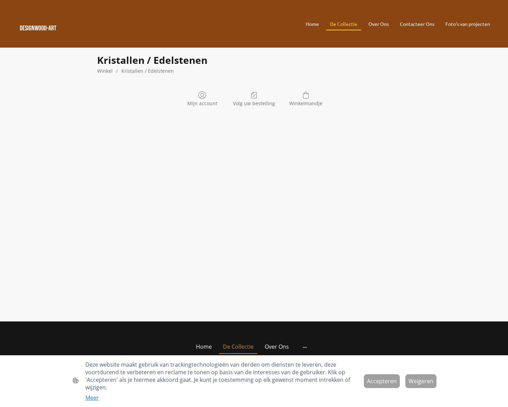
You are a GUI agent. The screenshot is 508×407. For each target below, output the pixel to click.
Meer (92, 397)
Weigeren (420, 381)
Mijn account (202, 103)
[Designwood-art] (88, 37)
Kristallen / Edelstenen (147, 71)
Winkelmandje (305, 103)
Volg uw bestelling (254, 103)
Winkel (105, 71)
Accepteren (382, 381)
